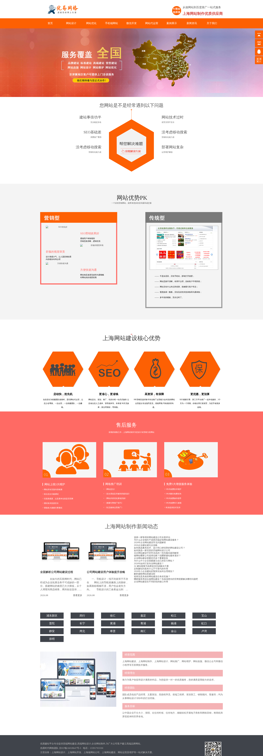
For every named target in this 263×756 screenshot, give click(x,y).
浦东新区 (51, 615)
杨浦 (173, 623)
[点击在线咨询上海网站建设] (131, 140)
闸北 (82, 631)
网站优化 (91, 23)
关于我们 (212, 23)
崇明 (52, 638)
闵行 (82, 615)
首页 (50, 23)
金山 (173, 631)
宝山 (204, 615)
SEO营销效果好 (89, 233)
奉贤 (113, 631)
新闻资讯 (192, 23)
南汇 (143, 631)
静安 (52, 631)
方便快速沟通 (88, 269)
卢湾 (204, 631)
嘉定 (143, 615)
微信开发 (131, 23)
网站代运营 (151, 23)
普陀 (52, 623)
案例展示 (172, 23)
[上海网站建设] (61, 9)
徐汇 (113, 615)
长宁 (82, 623)
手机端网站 (111, 23)
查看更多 (77, 595)
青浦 (143, 623)
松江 (173, 615)
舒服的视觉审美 (55, 251)
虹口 (204, 623)
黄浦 (113, 623)
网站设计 (71, 23)
